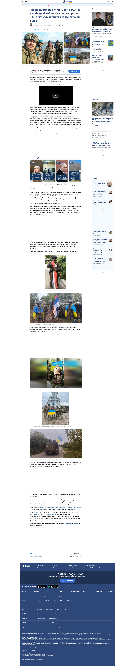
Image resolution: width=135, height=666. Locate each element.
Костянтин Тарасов (97, 187)
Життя (60, 591)
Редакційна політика (38, 556)
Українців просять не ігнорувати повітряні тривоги (102, 34)
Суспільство (99, 591)
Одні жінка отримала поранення (99, 135)
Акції (58, 609)
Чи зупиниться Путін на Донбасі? (99, 232)
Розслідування (75, 591)
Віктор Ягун (95, 196)
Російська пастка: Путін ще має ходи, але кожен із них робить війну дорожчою (100, 193)
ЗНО (70, 604)
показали (41, 113)
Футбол (38, 600)
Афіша (38, 627)
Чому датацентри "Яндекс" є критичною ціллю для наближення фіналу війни (99, 183)
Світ (47, 591)
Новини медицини (41, 622)
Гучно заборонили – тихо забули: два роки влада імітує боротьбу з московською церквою (100, 202)
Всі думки (95, 268)
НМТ (76, 604)
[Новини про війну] (72, 557)
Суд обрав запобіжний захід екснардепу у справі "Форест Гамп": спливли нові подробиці (101, 143)
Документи (55, 567)
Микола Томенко (96, 206)
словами (41, 185)
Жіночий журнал (68, 627)
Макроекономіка (53, 618)
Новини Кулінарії (55, 613)
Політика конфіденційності (90, 565)
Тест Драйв (39, 609)
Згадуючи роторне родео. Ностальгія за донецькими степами (100, 260)
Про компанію (40, 565)
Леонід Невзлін (96, 244)
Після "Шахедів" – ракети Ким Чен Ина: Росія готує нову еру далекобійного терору (100, 241)
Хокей (54, 600)
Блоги (84, 591)
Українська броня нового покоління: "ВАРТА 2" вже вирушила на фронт (100, 250)
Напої (46, 613)
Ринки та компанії (41, 618)
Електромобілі (49, 609)
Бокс (61, 600)
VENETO (76, 5)
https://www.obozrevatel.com (68, 633)
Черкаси (68, 596)
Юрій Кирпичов (96, 263)
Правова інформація (73, 565)
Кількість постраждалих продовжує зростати (102, 123)
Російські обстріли (83, 5)
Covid (60, 622)
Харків (44, 596)
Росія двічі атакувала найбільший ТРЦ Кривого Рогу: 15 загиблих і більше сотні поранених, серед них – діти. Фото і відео (102, 119)
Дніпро (60, 596)
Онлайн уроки (56, 604)
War (42, 23)
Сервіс (64, 609)
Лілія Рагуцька (37, 23)
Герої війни (49, 5)
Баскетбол (47, 600)
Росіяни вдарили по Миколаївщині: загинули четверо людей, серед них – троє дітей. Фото (102, 131)
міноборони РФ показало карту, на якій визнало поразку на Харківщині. (58, 507)
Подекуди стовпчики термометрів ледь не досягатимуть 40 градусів (98, 48)
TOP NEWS (95, 99)
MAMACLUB (52, 622)
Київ (38, 596)
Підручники (45, 604)
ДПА (64, 604)
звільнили (55, 502)
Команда (55, 565)
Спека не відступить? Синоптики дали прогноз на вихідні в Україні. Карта (98, 42)
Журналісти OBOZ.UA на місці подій (92, 567)
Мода (59, 627)
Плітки (45, 627)
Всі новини (110, 591)
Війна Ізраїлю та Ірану (67, 5)
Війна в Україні (57, 5)
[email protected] (38, 655)
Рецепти (39, 613)
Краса (52, 627)
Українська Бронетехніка (98, 254)
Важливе (95, 9)
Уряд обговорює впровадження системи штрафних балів (97, 63)
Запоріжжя (52, 596)
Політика (36, 591)
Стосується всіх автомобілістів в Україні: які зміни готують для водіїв (98, 57)
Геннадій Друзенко (97, 235)
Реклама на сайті (41, 567)
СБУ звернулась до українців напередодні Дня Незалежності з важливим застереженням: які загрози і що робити (102, 29)
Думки (94, 178)
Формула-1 (69, 600)
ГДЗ (38, 604)
